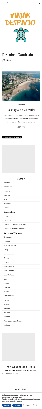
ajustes (19, 401)
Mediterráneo (9, 296)
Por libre (7, 313)
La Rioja (7, 287)
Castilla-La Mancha (11, 216)
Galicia (6, 262)
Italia (5, 279)
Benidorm (7, 204)
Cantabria (21, 104)
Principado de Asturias (13, 321)
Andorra (7, 191)
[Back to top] (37, 404)
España (7, 241)
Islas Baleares (9, 267)
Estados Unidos (10, 246)
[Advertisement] (18, 159)
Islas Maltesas (9, 275)
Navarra (7, 304)
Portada (7, 317)
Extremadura (9, 254)
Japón (6, 283)
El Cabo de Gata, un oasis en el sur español (19, 371)
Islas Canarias (9, 271)
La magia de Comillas (21, 110)
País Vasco (8, 308)
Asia (5, 199)
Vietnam (7, 325)
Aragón (7, 195)
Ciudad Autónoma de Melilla (15, 229)
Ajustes (28, 405)
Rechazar (17, 405)
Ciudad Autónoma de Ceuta (15, 225)
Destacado (8, 237)
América (7, 183)
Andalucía (8, 187)
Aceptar (6, 405)
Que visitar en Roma (10, 373)
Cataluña (7, 220)
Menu (6, 3)
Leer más (21, 127)
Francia (6, 258)
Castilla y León (9, 212)
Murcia (6, 300)
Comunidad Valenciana (13, 233)
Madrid (6, 292)
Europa (7, 250)
